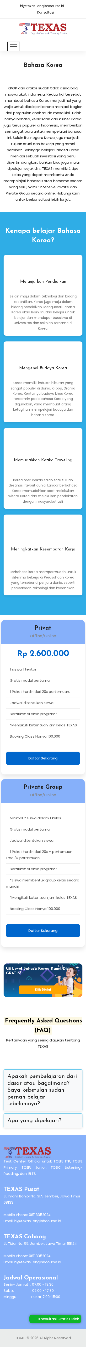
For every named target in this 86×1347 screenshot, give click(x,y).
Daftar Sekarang (43, 758)
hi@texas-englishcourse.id (42, 6)
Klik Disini (43, 990)
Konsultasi (45, 12)
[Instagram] (10, 1314)
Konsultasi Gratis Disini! (57, 1318)
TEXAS (20, 1337)
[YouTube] (23, 1314)
